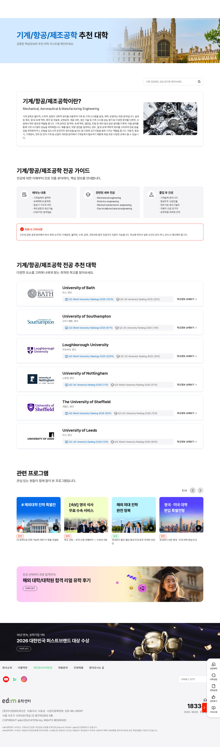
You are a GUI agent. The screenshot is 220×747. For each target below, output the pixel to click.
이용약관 (22, 667)
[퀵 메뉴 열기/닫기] (204, 707)
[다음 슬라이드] (200, 490)
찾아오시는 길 (96, 667)
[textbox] (198, 679)
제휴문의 (63, 667)
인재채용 (78, 667)
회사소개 (7, 667)
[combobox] (198, 679)
